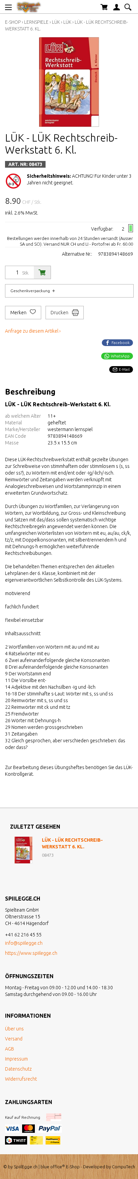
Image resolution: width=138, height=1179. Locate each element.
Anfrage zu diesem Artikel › (33, 331)
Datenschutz (18, 1069)
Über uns (14, 1028)
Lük (56, 22)
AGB (9, 1048)
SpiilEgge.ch (26, 1166)
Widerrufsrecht (21, 1079)
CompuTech (123, 1166)
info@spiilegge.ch (24, 943)
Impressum (16, 1059)
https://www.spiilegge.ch (31, 953)
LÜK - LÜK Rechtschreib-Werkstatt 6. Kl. (72, 843)
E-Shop (13, 22)
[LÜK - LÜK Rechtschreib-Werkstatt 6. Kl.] (23, 850)
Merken (18, 312)
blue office (53, 1166)
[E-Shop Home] (29, 6)
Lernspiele (37, 22)
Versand (13, 1038)
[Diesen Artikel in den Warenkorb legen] (42, 272)
